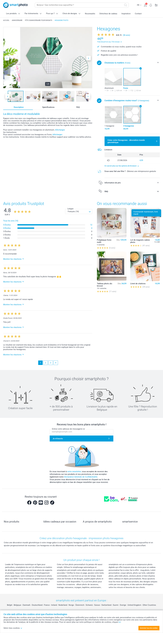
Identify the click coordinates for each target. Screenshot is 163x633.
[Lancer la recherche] (125, 5)
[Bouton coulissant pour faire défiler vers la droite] (88, 58)
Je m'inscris (58, 438)
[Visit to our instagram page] (46, 502)
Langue (70, 209)
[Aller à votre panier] (156, 5)
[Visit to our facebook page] (29, 502)
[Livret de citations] (145, 266)
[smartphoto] (15, 5)
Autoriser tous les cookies (149, 628)
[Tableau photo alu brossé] (111, 266)
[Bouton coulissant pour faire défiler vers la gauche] (7, 58)
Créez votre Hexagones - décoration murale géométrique (126, 141)
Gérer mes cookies (12, 628)
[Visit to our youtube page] (40, 502)
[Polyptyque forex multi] (111, 223)
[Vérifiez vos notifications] (151, 5)
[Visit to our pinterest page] (35, 502)
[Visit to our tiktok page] (52, 502)
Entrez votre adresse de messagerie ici (68, 429)
